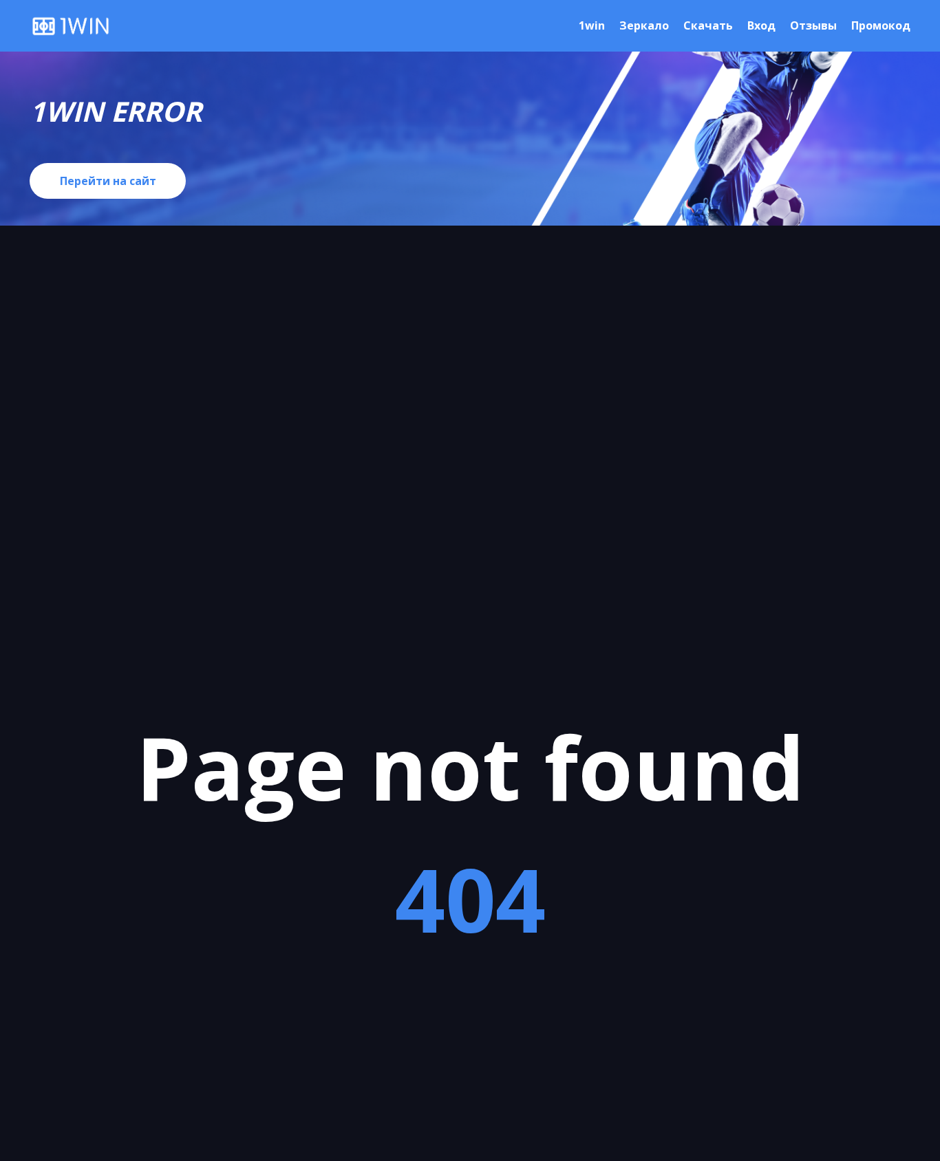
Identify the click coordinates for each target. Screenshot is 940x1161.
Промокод (880, 25)
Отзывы (813, 25)
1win (592, 25)
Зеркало (644, 25)
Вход (761, 25)
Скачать (708, 25)
